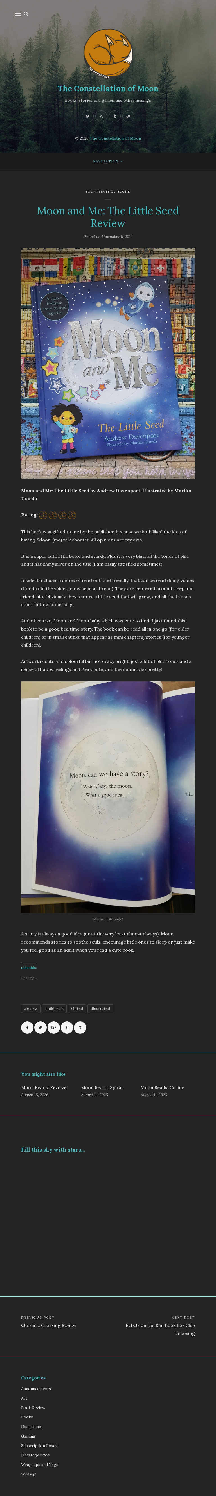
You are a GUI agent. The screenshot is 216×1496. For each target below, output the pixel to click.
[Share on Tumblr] (80, 1027)
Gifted (77, 1008)
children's (54, 1008)
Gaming (28, 1436)
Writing (28, 1474)
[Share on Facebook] (27, 1027)
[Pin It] (67, 1027)
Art (24, 1398)
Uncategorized (35, 1455)
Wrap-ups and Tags (39, 1464)
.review (31, 1008)
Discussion (31, 1426)
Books (124, 192)
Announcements (36, 1388)
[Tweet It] (40, 1027)
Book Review (100, 192)
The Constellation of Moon (108, 88)
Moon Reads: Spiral (101, 1087)
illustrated (100, 1008)
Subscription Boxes (39, 1445)
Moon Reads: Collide (162, 1087)
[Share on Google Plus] (54, 1027)
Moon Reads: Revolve (43, 1087)
